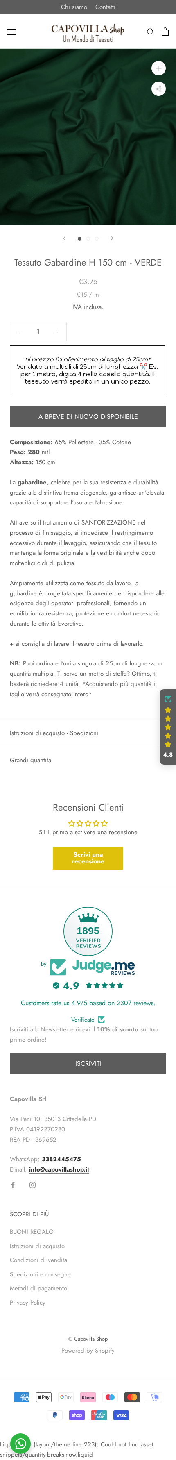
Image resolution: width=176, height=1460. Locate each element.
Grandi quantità (30, 760)
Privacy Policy (27, 1302)
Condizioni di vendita (38, 1260)
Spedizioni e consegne (40, 1274)
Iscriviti (88, 1063)
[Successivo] (112, 238)
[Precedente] (64, 238)
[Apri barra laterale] (11, 31)
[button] (168, 727)
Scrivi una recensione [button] (88, 858)
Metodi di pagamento (38, 1288)
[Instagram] (32, 1184)
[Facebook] (13, 1184)
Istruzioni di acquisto (37, 1246)
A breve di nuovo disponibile (88, 416)
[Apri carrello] (165, 31)
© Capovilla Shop (88, 1339)
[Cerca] (150, 31)
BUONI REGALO (32, 1231)
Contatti (105, 6)
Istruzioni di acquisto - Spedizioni (54, 733)
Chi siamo (74, 6)
